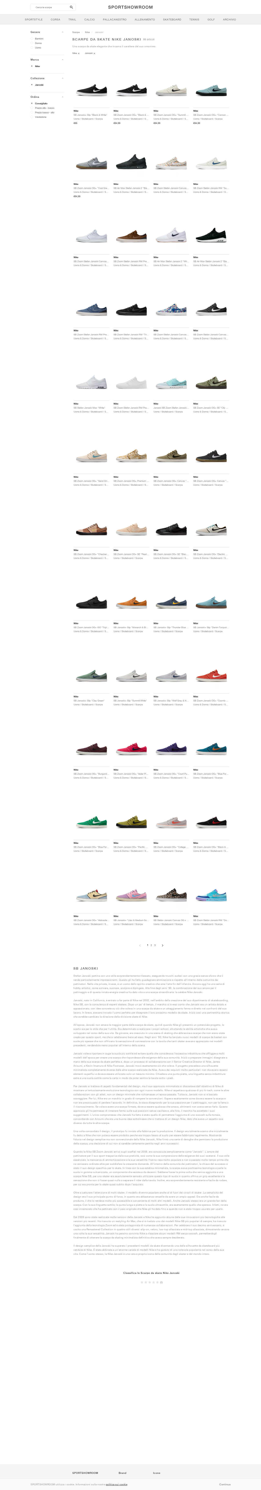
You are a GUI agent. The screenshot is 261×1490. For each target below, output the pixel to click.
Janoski (39, 84)
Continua (224, 1484)
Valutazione (40, 117)
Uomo (38, 47)
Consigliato (41, 103)
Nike (37, 66)
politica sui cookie (116, 1484)
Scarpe (76, 32)
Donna (38, 43)
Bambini (39, 38)
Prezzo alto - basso (44, 108)
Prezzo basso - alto (44, 112)
